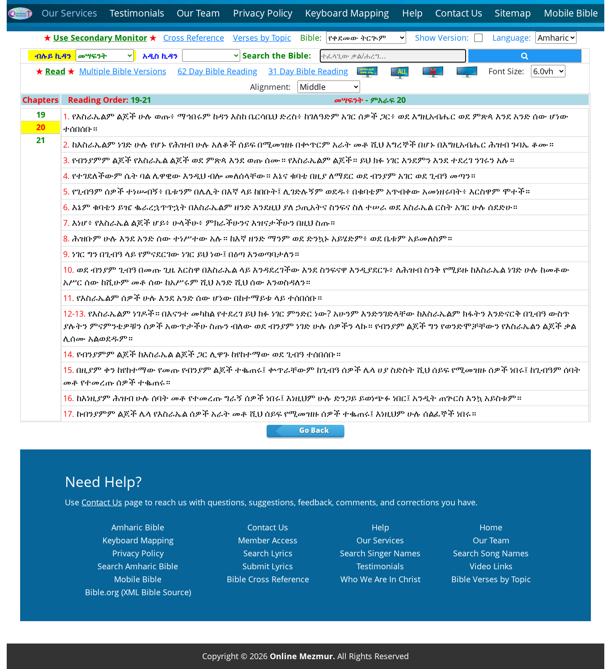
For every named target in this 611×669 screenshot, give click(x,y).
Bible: (313, 37)
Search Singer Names (380, 553)
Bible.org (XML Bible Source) (138, 592)
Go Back (320, 430)
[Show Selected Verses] (367, 71)
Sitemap (513, 13)
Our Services (69, 13)
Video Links (491, 566)
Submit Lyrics (267, 566)
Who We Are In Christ (380, 579)
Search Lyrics (268, 553)
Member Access (267, 540)
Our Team (198, 13)
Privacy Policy (263, 13)
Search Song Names (491, 553)
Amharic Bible (137, 527)
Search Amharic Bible (138, 566)
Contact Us (458, 13)
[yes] (525, 56)
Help (412, 13)
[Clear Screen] (467, 71)
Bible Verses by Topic (491, 579)
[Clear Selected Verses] (433, 71)
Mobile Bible (571, 13)
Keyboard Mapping (347, 13)
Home (490, 527)
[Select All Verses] (401, 71)
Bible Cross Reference (268, 579)
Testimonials (137, 13)
